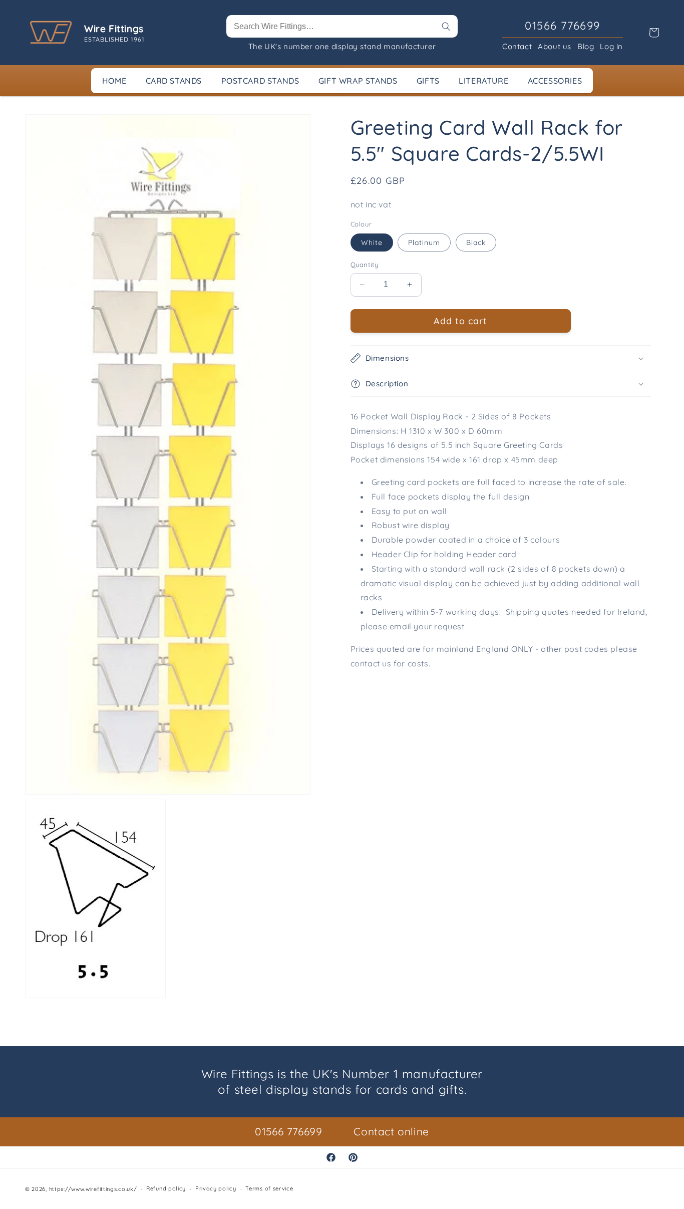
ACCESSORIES (555, 81)
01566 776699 (288, 1131)
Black (476, 242)
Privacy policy (215, 1188)
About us (554, 46)
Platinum (424, 242)
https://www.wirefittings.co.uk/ (93, 1188)
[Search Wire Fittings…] (446, 27)
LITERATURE (483, 81)
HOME (114, 81)
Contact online (391, 1131)
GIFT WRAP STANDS (358, 81)
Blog (585, 46)
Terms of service (269, 1188)
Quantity (365, 265)
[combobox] (342, 26)
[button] (501, 358)
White (372, 242)
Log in (611, 46)
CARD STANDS (174, 81)
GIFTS (428, 81)
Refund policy (166, 1188)
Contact (517, 46)
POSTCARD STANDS (260, 81)
